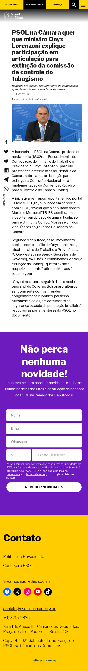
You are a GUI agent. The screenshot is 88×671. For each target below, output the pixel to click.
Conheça (57, 4)
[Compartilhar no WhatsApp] (6, 188)
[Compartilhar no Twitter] (6, 151)
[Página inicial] (13, 14)
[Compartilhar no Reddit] (6, 160)
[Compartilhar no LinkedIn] (6, 170)
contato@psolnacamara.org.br (29, 608)
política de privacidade (54, 467)
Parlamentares (34, 4)
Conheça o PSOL (18, 565)
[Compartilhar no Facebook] (6, 141)
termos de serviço (36, 474)
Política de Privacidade (23, 556)
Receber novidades (44, 487)
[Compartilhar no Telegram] (6, 179)
